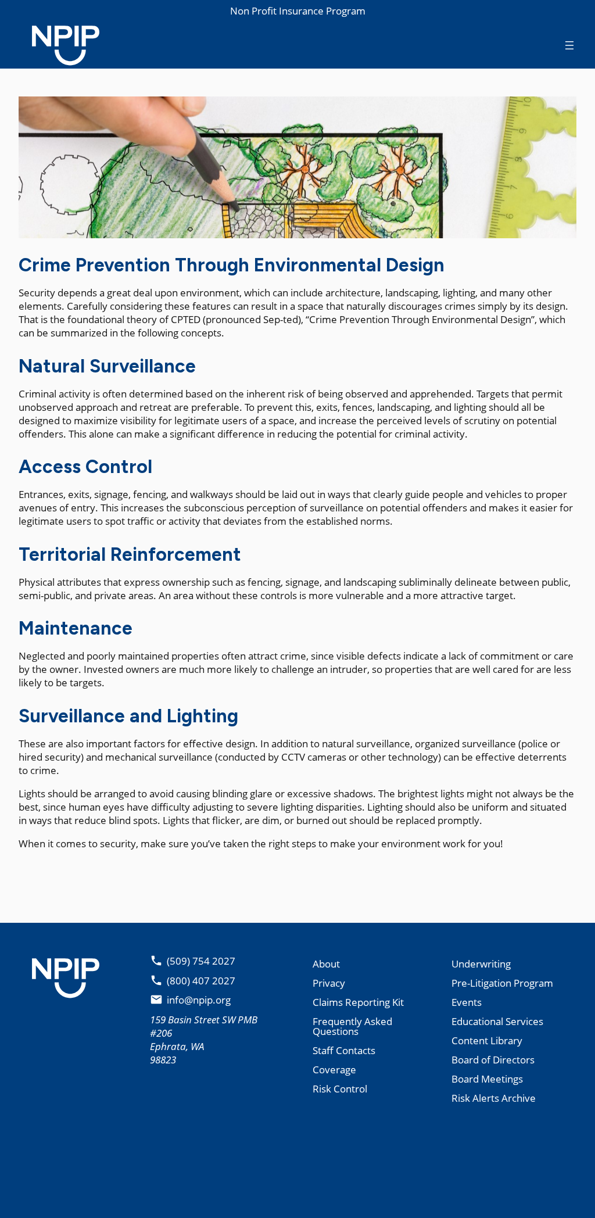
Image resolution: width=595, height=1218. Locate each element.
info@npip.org (199, 999)
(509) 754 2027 (201, 961)
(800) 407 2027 (201, 980)
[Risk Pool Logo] (56, 45)
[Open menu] (569, 45)
